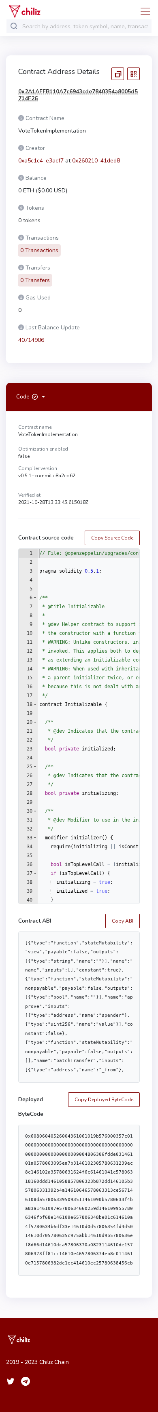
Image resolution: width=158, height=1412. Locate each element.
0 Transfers (35, 280)
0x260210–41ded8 (96, 160)
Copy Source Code (112, 538)
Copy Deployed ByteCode (104, 1099)
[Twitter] (10, 1381)
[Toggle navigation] (143, 11)
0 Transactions (39, 250)
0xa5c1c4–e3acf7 (41, 160)
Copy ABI (122, 921)
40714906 (31, 340)
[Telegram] (25, 1381)
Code (23, 396)
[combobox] (85, 26)
